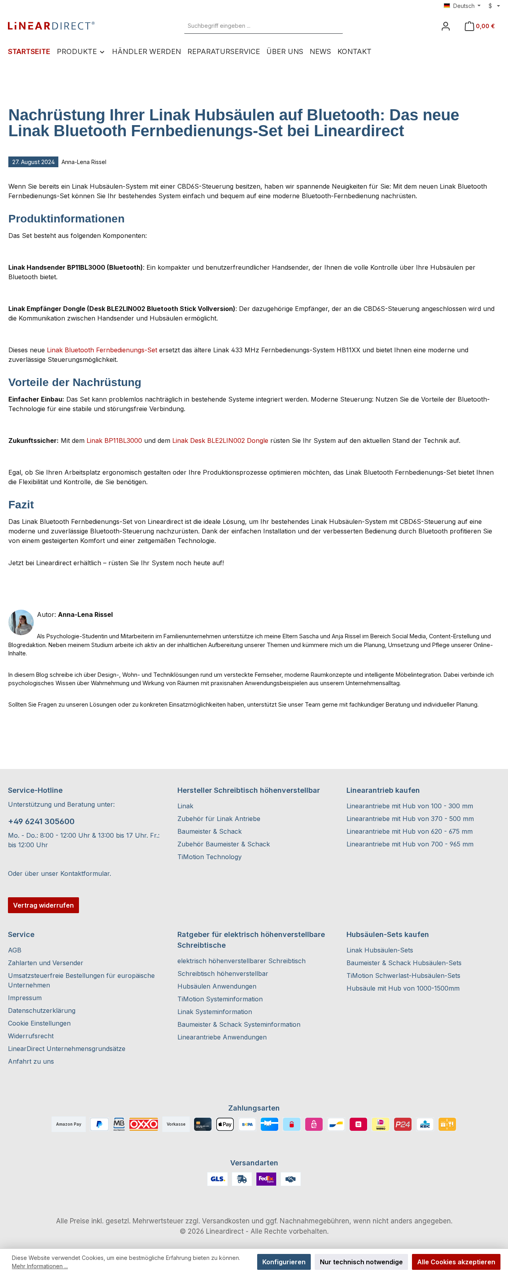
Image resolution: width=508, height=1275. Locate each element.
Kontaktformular (85, 873)
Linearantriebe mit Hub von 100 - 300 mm (409, 806)
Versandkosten (226, 1221)
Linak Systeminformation (214, 1012)
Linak (185, 806)
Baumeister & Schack (209, 831)
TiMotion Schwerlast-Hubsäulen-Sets (403, 975)
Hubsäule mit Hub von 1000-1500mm (403, 988)
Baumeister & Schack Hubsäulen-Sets (404, 963)
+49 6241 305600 (41, 821)
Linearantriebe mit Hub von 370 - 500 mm (410, 819)
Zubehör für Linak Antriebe (218, 819)
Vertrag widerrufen (43, 905)
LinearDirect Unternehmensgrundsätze (66, 1049)
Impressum (25, 998)
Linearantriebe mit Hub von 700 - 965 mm (409, 844)
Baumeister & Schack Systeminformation (238, 1024)
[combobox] (254, 26)
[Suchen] (334, 26)
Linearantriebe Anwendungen (222, 1037)
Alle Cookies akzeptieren (456, 1262)
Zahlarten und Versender (45, 963)
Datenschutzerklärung (41, 1010)
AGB (14, 950)
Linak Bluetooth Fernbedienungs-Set (102, 350)
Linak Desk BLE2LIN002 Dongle (220, 440)
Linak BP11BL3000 (114, 440)
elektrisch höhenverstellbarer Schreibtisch (241, 961)
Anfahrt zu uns (31, 1061)
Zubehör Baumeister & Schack (223, 844)
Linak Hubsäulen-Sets (379, 950)
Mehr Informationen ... (40, 1266)
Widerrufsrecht (31, 1036)
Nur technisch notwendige (361, 1262)
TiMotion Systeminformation (220, 999)
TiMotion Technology (209, 857)
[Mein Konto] (446, 26)
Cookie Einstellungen (39, 1023)
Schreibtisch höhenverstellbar (222, 974)
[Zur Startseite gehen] (51, 26)
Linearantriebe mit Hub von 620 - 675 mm (409, 831)
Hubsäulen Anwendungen (216, 986)
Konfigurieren (284, 1262)
